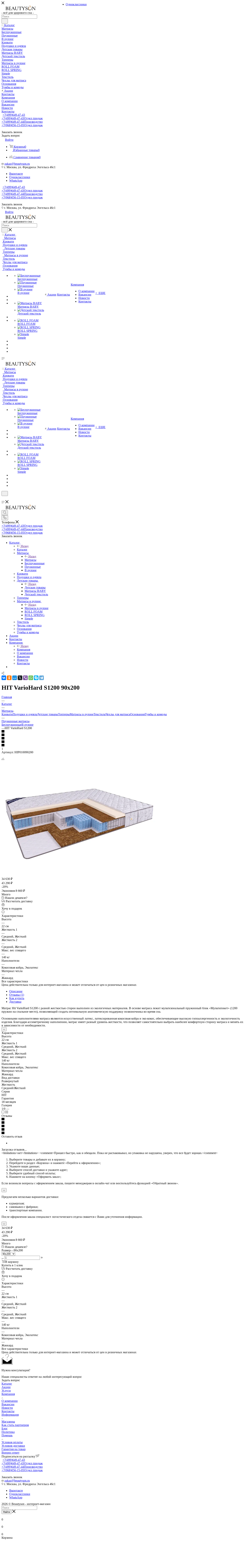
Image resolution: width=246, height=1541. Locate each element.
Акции (6, 1387)
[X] (20, 677)
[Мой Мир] (14, 677)
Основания (137, 714)
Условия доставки (13, 1445)
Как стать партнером (15, 1425)
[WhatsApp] (30, 677)
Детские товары (35, 587)
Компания (23, 649)
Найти (6, 1512)
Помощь (7, 1435)
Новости (7, 1407)
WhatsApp (15, 180)
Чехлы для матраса (118, 714)
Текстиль (100, 714)
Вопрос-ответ (10, 1452)
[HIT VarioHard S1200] (78, 874)
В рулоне (27, 724)
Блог (5, 1428)
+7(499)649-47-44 (22, 121)
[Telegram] (41, 677)
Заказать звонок (12, 204)
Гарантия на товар (14, 1449)
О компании (10, 1400)
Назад (24, 546)
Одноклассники (19, 177)
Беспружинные (12, 724)
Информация (10, 1414)
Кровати (7, 714)
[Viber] (25, 677)
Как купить (16, 998)
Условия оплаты (12, 1442)
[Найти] (5, 21)
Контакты (8, 1411)
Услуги (6, 1390)
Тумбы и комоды (156, 714)
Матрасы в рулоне (36, 608)
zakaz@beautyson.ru (17, 163)
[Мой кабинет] (3, 498)
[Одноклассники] (9, 677)
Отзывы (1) (16, 994)
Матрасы (30, 559)
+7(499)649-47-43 (13, 114)
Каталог (22, 549)
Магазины (8, 1421)
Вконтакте (16, 173)
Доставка (15, 1001)
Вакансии (8, 1404)
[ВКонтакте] (4, 677)
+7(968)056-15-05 (22, 125)
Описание (15, 991)
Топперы (64, 714)
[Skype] (36, 677)
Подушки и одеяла (25, 714)
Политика (8, 1432)
